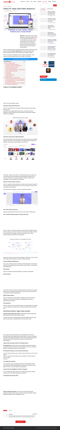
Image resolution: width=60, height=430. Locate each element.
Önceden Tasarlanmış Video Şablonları (13, 65)
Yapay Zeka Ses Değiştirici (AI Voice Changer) (16, 82)
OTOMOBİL (39, 1)
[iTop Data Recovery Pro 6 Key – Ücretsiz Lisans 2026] (43, 20)
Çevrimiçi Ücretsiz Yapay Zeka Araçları (12, 77)
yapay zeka (10, 410)
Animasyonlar (9, 76)
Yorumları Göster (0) (20, 421)
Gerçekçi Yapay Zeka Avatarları (12, 64)
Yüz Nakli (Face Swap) (11, 81)
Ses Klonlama (9, 73)
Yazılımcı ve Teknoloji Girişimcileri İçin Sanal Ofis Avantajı (52, 40)
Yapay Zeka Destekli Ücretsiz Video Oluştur (20, 59)
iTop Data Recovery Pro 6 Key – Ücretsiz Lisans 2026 (52, 20)
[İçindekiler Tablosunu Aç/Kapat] (24, 61)
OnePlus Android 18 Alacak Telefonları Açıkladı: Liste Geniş (52, 47)
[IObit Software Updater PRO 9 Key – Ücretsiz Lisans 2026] (43, 34)
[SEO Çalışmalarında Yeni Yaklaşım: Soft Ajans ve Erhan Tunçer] (43, 55)
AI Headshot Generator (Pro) (12, 84)
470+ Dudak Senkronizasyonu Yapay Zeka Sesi (15, 69)
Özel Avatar (8, 72)
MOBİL (35, 1)
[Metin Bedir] (7, 415)
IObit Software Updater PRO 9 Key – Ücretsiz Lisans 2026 (52, 33)
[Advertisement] (11, 41)
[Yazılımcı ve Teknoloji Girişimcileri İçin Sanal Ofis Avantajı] (43, 41)
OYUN (31, 1)
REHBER (49, 1)
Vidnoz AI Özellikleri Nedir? (9, 63)
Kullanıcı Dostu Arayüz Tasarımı (13, 67)
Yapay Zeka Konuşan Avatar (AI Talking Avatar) (15, 78)
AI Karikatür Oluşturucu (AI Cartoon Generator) (16, 80)
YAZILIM (27, 1)
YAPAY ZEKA (44, 1)
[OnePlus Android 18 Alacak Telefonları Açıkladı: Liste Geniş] (43, 48)
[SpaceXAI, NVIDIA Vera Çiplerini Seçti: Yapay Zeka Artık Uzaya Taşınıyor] (43, 13)
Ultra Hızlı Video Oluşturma (11, 68)
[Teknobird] (9, 1)
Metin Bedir (11, 414)
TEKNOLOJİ (23, 1)
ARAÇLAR (54, 1)
